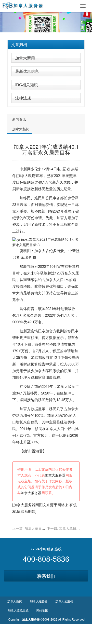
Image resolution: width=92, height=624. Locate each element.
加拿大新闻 (25, 58)
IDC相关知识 (26, 84)
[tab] (46, 44)
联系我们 (46, 576)
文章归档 (19, 44)
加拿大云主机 (64, 601)
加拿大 (22, 175)
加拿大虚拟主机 (18, 610)
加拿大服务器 (55, 475)
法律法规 (23, 98)
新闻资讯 (19, 119)
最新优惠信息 (27, 71)
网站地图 (42, 610)
